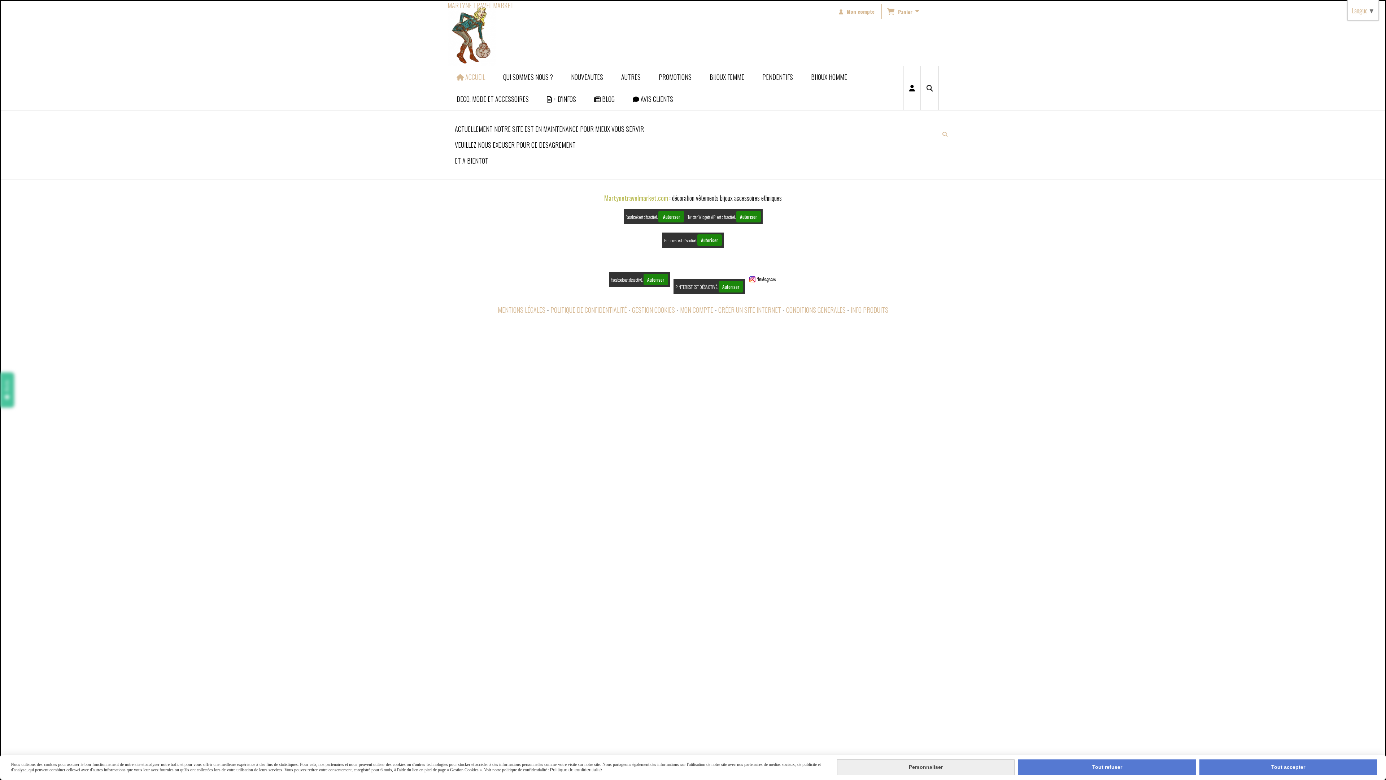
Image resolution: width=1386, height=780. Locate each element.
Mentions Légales (521, 310)
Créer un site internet (749, 310)
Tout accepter (1288, 767)
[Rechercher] (929, 88)
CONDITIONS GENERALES (816, 310)
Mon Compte (696, 310)
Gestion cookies (653, 310)
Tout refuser (1107, 767)
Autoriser (671, 216)
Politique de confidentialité (588, 310)
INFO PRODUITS (869, 310)
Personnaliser (926, 767)
